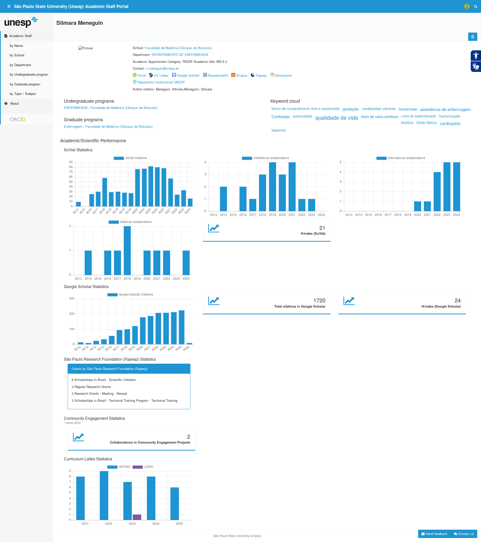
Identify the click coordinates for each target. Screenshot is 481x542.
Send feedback (436, 533)
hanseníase (408, 108)
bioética (407, 122)
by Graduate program (25, 84)
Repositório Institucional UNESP (161, 82)
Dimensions (283, 75)
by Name (16, 45)
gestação (351, 109)
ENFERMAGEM (75, 107)
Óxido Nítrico (426, 122)
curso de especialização (418, 115)
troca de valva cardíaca (379, 116)
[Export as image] (472, 37)
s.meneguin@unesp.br (162, 68)
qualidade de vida (336, 117)
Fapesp (261, 75)
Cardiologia (281, 116)
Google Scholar (188, 75)
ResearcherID (218, 75)
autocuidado (302, 115)
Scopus (241, 75)
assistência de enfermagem (445, 109)
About (14, 103)
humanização (449, 115)
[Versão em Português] (466, 6)
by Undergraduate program (29, 74)
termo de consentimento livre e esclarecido (306, 108)
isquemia (279, 129)
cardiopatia (450, 123)
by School (17, 55)
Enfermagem (73, 126)
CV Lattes (161, 75)
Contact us (465, 533)
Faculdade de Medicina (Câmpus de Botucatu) (178, 47)
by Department (20, 64)
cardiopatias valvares (379, 108)
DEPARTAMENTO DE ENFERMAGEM (180, 54)
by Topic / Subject (23, 93)
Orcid (142, 75)
